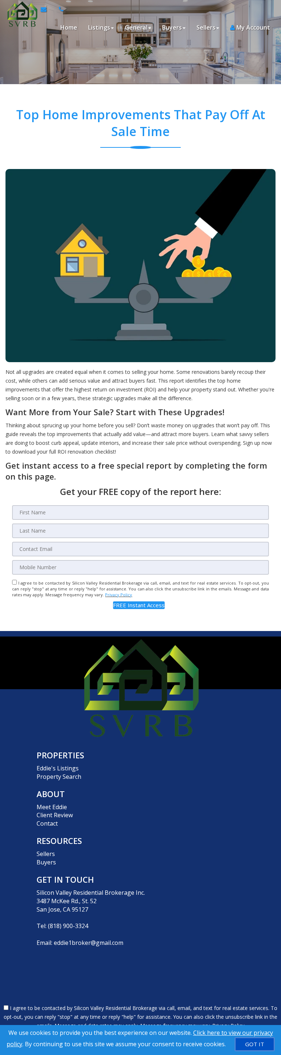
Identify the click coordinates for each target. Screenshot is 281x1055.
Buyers (46, 862)
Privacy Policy (118, 594)
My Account (252, 27)
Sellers (46, 854)
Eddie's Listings (58, 768)
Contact (47, 823)
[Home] (20, 9)
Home (68, 27)
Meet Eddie (52, 807)
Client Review (55, 815)
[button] (139, 605)
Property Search (59, 777)
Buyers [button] (172, 27)
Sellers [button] (206, 27)
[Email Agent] (47, 9)
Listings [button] (99, 27)
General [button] (136, 27)
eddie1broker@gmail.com (88, 943)
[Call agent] (59, 9)
